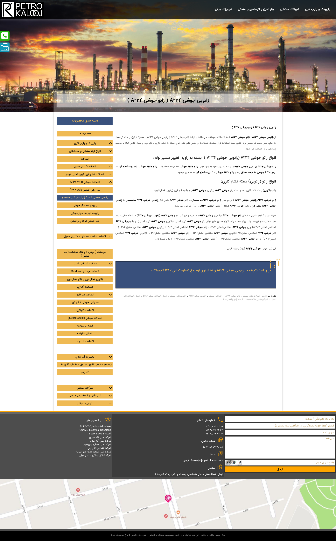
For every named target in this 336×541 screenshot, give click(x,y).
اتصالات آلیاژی (85, 287)
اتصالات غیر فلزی (85, 295)
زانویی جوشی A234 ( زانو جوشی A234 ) (85, 197)
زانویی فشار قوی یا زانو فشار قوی (85, 279)
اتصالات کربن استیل (85, 166)
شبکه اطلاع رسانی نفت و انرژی (95, 455)
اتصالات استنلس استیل (85, 263)
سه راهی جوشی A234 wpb (85, 190)
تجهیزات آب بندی (84, 357)
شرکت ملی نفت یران (100, 437)
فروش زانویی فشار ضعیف (256, 299)
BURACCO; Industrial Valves (95, 427)
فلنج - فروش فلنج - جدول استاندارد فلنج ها (85, 364)
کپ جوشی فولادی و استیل (85, 221)
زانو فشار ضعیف (215, 296)
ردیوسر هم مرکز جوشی (85, 205)
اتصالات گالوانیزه (85, 310)
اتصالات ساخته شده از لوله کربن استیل (85, 236)
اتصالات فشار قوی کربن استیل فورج (85, 174)
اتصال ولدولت (85, 326)
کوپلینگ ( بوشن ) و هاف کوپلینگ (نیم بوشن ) (85, 254)
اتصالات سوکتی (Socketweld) (85, 318)
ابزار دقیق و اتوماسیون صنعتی (85, 395)
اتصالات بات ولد (85, 341)
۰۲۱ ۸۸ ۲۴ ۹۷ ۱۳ (214, 434)
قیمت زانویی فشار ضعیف (232, 299)
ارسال (280, 469)
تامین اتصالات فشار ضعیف (254, 296)
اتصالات (85, 159)
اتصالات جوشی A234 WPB (85, 182)
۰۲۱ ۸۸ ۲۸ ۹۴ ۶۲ (214, 430)
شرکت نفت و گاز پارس (99, 448)
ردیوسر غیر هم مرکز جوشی (85, 213)
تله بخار (85, 372)
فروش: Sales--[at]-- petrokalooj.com (203, 461)
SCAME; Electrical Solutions (95, 430)
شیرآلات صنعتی (84, 388)
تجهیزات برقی (84, 403)
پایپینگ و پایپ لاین (85, 143)
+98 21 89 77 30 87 (212, 447)
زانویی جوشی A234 (197, 296)
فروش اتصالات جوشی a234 (155, 296)
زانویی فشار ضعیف (178, 296)
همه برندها (85, 133)
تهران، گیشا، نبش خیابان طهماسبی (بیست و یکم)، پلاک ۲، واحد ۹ (189, 474)
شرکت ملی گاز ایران (100, 441)
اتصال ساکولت (85, 333)
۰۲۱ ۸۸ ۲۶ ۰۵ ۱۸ (214, 427)
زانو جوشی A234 (232, 296)
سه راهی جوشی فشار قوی (85, 302)
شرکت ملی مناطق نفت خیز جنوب (93, 452)
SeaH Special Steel (100, 434)
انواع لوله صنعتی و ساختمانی (85, 151)
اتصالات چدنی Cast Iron (85, 271)
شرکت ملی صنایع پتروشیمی (96, 444)
